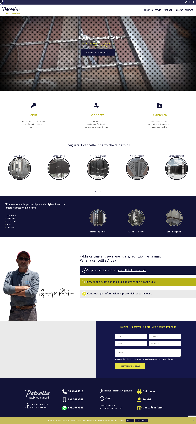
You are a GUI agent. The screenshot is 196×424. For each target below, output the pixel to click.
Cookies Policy (141, 420)
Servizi (158, 10)
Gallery (179, 10)
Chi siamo (148, 10)
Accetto (130, 420)
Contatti (189, 10)
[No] (193, 420)
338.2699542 (75, 399)
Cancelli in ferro (153, 407)
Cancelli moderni (20, 156)
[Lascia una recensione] (186, 2)
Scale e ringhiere (174, 232)
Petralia (11, 8)
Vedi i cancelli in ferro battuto (98, 52)
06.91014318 (75, 391)
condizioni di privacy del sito (162, 359)
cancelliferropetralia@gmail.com (118, 391)
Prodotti (168, 10)
